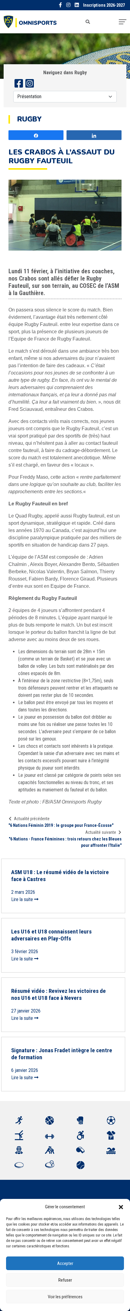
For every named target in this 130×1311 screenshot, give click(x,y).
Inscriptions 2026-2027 (104, 5)
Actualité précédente (32, 818)
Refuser (65, 1280)
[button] (121, 1207)
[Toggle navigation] (122, 22)
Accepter (65, 1263)
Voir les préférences (65, 1296)
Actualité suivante (100, 832)
